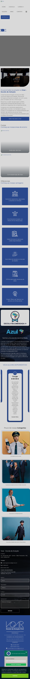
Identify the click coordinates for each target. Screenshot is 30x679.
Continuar (15, 675)
